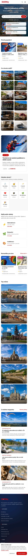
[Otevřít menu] (25, 2)
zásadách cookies (5, 550)
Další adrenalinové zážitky (7, 518)
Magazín (3, 542)
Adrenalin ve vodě (5, 516)
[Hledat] (22, 2)
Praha (2, 527)
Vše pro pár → (23, 253)
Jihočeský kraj (4, 529)
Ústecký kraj (4, 536)
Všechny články (23, 409)
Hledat (23, 16)
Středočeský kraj (5, 531)
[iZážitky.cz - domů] (5, 2)
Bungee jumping (4, 514)
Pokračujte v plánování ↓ (14, 19)
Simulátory (3, 511)
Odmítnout (12, 553)
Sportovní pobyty (5, 520)
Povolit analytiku (22, 553)
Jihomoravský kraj (5, 533)
